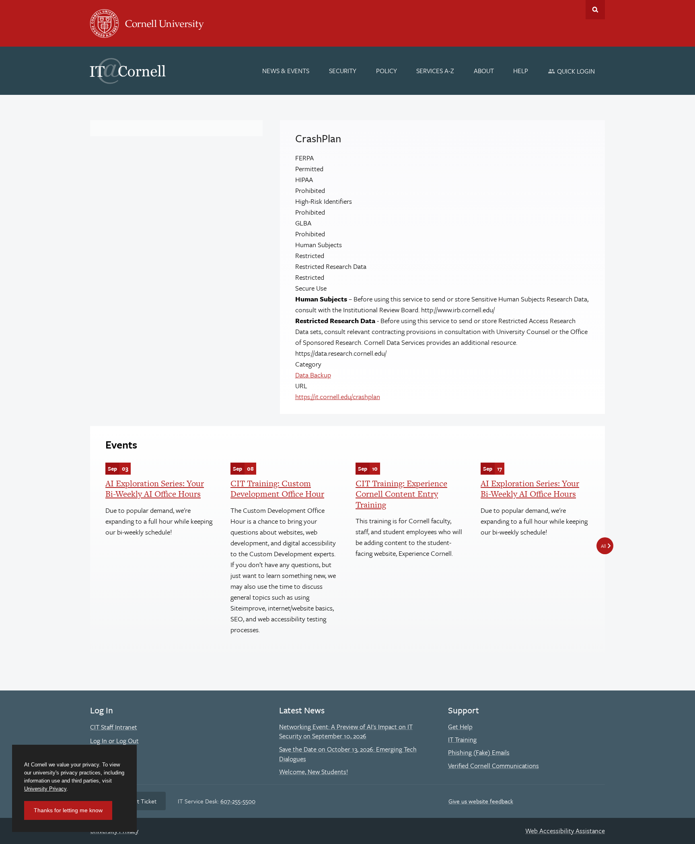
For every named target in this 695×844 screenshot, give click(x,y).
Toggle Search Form (595, 9)
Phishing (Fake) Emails (479, 752)
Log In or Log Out (114, 741)
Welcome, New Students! (313, 771)
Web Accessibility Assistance (565, 831)
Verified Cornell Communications (493, 765)
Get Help (460, 726)
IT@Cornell (128, 71)
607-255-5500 (237, 801)
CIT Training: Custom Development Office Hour (277, 488)
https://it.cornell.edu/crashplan (337, 396)
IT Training (462, 739)
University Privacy (45, 789)
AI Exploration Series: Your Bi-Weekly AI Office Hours (154, 488)
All (603, 545)
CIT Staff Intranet (113, 727)
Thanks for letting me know (68, 810)
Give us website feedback (480, 801)
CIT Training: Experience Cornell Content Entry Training (401, 493)
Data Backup (313, 375)
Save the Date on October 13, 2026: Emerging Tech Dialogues (348, 754)
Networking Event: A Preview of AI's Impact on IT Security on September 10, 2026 (346, 731)
